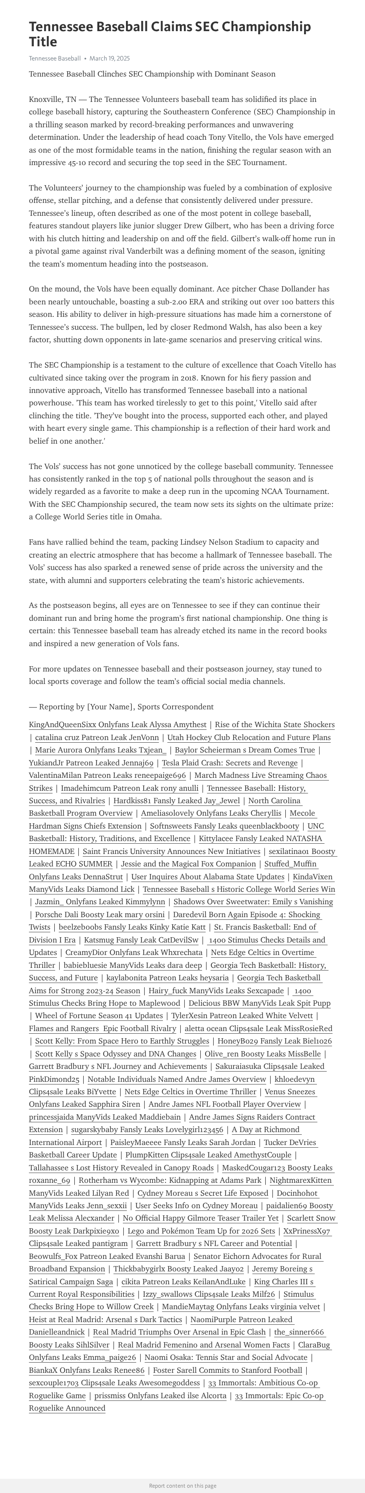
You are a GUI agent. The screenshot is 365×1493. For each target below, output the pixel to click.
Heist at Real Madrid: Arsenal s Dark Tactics (105, 1319)
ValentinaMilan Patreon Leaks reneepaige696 (107, 775)
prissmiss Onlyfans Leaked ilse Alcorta (160, 1395)
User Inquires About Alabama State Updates (207, 877)
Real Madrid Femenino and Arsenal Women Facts (204, 1345)
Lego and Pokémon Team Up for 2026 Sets (201, 1231)
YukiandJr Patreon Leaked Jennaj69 (91, 763)
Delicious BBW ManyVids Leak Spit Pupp (260, 1003)
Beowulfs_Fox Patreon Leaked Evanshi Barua (107, 1256)
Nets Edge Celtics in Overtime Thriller (190, 1091)
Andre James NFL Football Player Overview (225, 1104)
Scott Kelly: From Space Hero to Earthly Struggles (122, 1041)
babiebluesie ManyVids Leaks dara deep (133, 965)
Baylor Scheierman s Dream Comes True (245, 750)
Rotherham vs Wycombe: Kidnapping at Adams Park (170, 1180)
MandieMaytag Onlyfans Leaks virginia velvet (241, 1306)
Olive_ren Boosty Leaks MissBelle (263, 1054)
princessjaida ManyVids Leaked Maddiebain (105, 1117)
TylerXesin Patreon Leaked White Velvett (242, 1015)
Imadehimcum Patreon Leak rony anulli (130, 788)
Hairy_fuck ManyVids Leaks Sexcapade (216, 990)
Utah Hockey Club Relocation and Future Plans (249, 737)
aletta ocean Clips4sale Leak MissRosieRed (259, 1028)
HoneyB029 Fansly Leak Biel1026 (275, 1041)
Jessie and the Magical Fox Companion (188, 864)
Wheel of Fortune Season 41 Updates (99, 1015)
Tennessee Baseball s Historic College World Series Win (239, 889)
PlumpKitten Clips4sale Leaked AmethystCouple (209, 1155)
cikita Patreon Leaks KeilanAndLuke (184, 1282)
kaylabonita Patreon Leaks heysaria (167, 978)
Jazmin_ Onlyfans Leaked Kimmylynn (100, 901)
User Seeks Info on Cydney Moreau (196, 1205)
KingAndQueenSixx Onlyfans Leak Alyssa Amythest (118, 724)
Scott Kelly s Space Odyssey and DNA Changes (115, 1054)
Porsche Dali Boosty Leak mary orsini (100, 914)
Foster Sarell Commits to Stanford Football (227, 1370)
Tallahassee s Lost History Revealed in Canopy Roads (121, 1168)
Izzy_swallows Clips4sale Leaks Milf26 (209, 1294)
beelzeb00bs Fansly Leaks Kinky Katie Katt (132, 927)
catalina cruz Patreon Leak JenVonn (97, 737)
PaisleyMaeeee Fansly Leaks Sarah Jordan (183, 1142)
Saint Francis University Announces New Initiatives (171, 851)
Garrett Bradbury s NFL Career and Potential (214, 1243)
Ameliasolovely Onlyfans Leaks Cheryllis (211, 813)
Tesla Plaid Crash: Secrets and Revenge (230, 763)
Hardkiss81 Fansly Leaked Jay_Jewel (177, 800)
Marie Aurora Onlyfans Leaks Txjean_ (100, 750)
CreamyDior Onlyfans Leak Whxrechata (134, 952)
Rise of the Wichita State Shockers (275, 724)
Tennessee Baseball (55, 58)
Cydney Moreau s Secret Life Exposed (203, 1193)
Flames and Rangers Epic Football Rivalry (102, 1028)
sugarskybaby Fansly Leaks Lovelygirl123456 (147, 1129)
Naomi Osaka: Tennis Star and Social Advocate (226, 1357)
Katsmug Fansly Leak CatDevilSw (141, 940)
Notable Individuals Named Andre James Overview (177, 1079)
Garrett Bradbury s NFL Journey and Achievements (118, 1066)
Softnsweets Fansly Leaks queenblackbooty (224, 826)
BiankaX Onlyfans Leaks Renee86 (87, 1370)
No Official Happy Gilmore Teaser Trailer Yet (201, 1218)
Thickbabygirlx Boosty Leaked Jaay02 (179, 1269)
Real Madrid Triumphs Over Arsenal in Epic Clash (179, 1332)
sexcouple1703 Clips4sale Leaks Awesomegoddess (114, 1383)
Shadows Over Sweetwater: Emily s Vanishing (253, 901)
